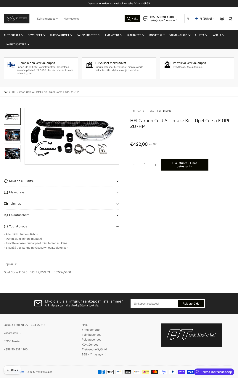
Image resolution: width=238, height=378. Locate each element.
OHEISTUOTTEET (16, 44)
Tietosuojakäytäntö (94, 349)
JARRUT (216, 35)
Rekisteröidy (191, 303)
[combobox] (101, 18)
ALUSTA (199, 35)
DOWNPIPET (35, 35)
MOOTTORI (155, 35)
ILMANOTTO (111, 35)
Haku (85, 325)
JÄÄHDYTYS (134, 35)
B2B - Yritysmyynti (94, 354)
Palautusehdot (91, 339)
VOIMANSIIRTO (178, 35)
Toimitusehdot (91, 334)
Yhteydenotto (91, 329)
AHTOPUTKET (12, 35)
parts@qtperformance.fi (163, 20)
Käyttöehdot (90, 344)
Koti (6, 91)
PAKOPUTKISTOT (87, 35)
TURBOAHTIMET (59, 35)
